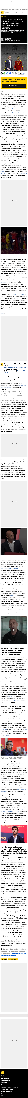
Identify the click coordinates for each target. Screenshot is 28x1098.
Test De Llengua (15, 9)
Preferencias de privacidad (8, 1093)
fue (1, 134)
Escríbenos (4, 1082)
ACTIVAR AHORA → (14, 85)
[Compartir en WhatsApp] (4, 73)
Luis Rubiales (4, 959)
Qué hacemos (5, 1078)
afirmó (7, 735)
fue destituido (4, 173)
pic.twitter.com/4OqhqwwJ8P (15, 367)
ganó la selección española (17, 113)
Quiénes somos (5, 1076)
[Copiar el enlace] (16, 73)
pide (19, 269)
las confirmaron (15, 701)
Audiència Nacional (13, 959)
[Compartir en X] (2, 73)
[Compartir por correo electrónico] (13, 73)
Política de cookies (6, 1091)
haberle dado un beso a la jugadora (17, 109)
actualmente (4, 729)
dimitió (2, 171)
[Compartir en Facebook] (10, 73)
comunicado (4, 282)
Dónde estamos (5, 1080)
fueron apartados (22, 173)
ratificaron (11, 696)
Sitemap (3, 1084)
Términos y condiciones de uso (10, 1087)
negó (26, 729)
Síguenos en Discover (6, 9)
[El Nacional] (2, 12)
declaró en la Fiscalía (18, 294)
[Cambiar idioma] (22, 12)
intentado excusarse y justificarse (9, 568)
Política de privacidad (7, 1089)
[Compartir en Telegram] (7, 73)
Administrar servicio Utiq (8, 1096)
